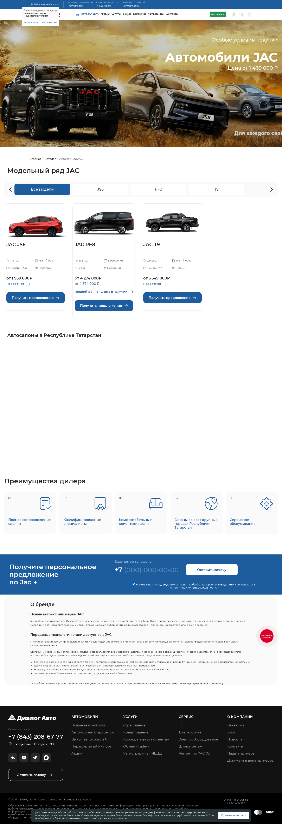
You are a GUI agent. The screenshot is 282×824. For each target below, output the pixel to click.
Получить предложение (33, 298)
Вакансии (139, 14)
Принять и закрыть (233, 815)
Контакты (172, 14)
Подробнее (15, 284)
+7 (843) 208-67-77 (35, 736)
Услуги (116, 14)
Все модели (42, 189)
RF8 (158, 189)
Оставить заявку (211, 570)
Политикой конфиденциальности (194, 587)
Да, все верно (31, 22)
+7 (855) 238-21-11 (75, 6)
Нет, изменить (49, 22)
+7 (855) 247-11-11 (103, 6)
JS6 (100, 189)
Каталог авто (89, 14)
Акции (127, 14)
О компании (156, 14)
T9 (216, 189)
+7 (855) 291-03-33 (131, 6)
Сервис (105, 14)
